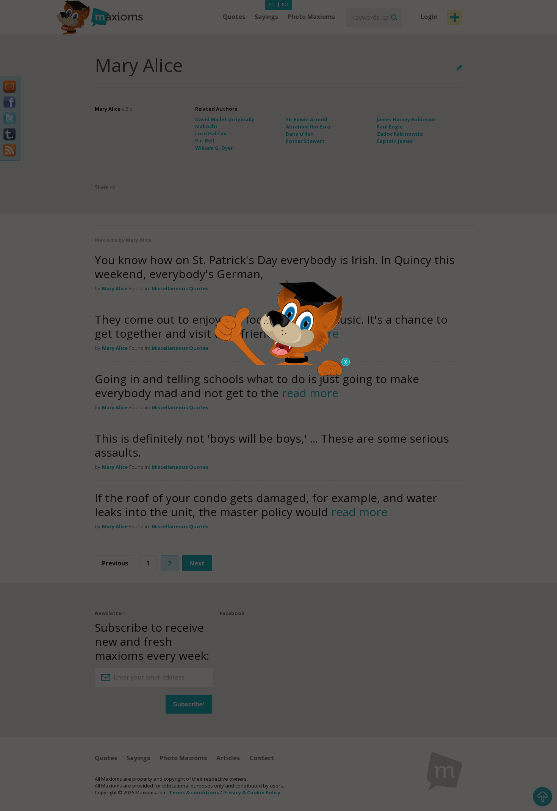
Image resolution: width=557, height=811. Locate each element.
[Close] (345, 361)
